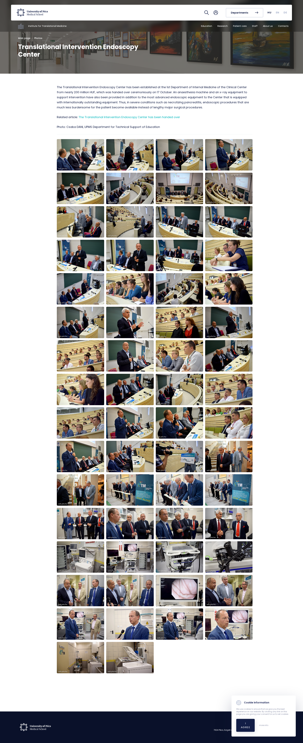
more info (263, 725)
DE (285, 12)
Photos (38, 38)
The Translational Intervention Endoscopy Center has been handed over (129, 117)
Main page (24, 38)
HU (269, 12)
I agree (245, 725)
